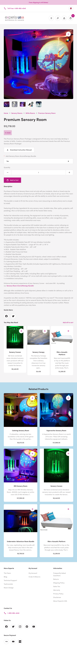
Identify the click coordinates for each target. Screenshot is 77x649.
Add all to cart (68, 322)
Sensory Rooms (16, 113)
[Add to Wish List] (68, 34)
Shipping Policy (58, 583)
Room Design (9, 587)
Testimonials (8, 584)
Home (6, 113)
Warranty (56, 590)
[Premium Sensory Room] (38, 98)
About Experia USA (60, 601)
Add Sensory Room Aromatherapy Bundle (21, 156)
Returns (56, 579)
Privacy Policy (58, 593)
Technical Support (10, 580)
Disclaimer (57, 597)
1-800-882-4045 (13, 613)
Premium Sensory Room (47, 113)
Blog (5, 577)
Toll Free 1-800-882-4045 (16, 8)
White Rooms (30, 113)
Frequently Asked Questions (59, 574)
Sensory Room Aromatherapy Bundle (20, 285)
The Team (7, 573)
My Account (33, 573)
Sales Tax (56, 586)
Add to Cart (14, 180)
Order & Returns (34, 577)
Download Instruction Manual (21, 150)
